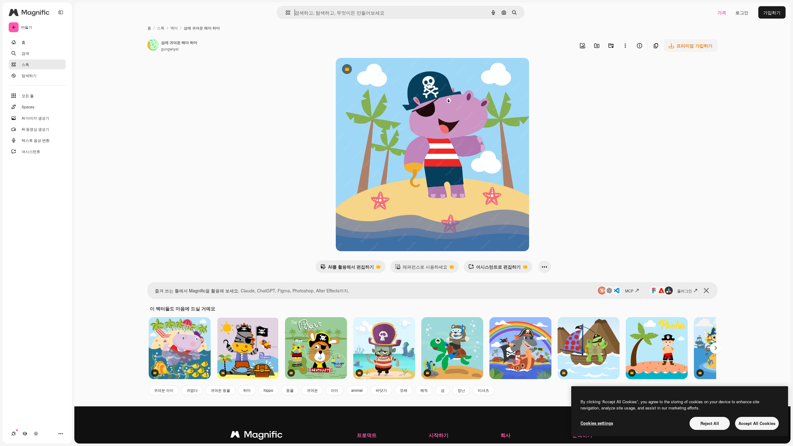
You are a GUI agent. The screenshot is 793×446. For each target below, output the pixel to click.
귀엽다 (192, 390)
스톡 (160, 27)
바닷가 (381, 390)
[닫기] (706, 290)
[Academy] (25, 434)
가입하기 (772, 12)
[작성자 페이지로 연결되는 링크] (153, 45)
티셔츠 (483, 390)
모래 (403, 390)
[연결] (14, 434)
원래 (371, 70)
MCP (629, 290)
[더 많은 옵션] (625, 45)
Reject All (709, 423)
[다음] (715, 348)
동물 (290, 390)
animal (357, 390)
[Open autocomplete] (285, 12)
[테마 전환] (36, 434)
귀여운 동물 (220, 390)
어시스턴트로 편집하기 (494, 268)
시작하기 (439, 435)
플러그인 (684, 290)
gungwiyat (169, 48)
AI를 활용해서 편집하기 (347, 268)
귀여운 (312, 390)
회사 (505, 435)
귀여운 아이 (163, 390)
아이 (334, 390)
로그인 (741, 12)
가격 (721, 12)
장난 (461, 390)
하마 (247, 390)
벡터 (174, 27)
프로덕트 (367, 435)
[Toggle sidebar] (61, 12)
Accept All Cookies (756, 423)
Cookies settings (597, 423)
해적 (424, 390)
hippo (268, 390)
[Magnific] (256, 435)
